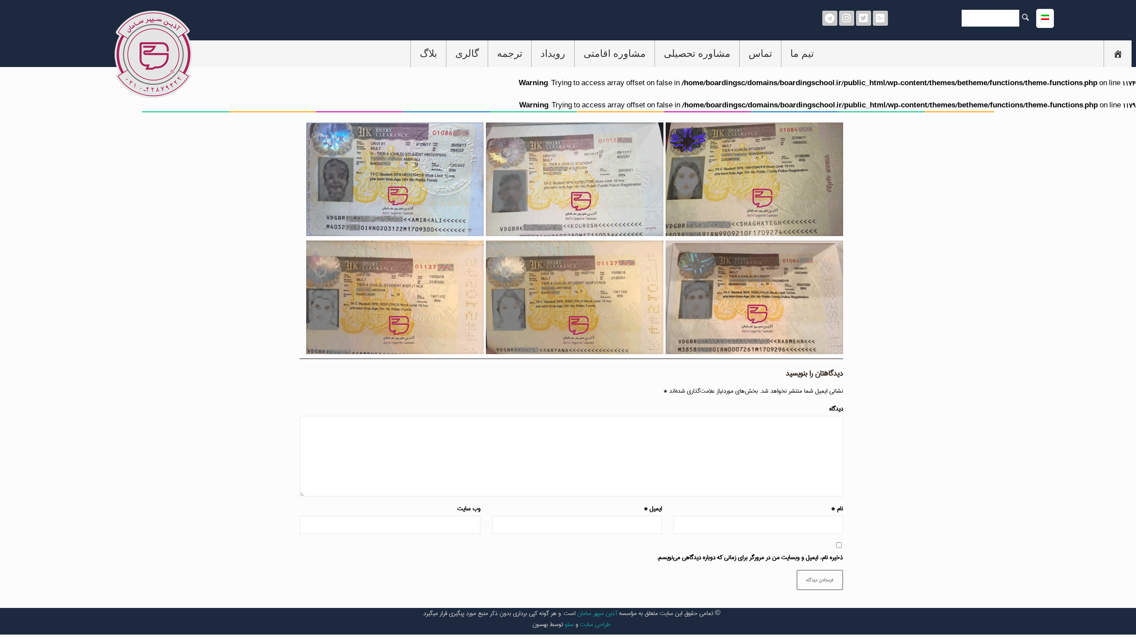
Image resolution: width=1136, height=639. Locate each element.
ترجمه (509, 53)
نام (837, 508)
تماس (760, 53)
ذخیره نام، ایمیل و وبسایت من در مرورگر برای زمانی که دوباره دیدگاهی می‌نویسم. (750, 557)
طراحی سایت (595, 624)
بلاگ (428, 53)
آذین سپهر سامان (597, 613)
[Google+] (880, 18)
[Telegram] (829, 18)
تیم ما (802, 53)
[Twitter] (863, 18)
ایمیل (653, 508)
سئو (569, 624)
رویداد (552, 53)
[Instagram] (846, 18)
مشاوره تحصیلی (697, 53)
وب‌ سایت (469, 508)
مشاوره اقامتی (615, 53)
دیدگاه (836, 408)
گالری (467, 53)
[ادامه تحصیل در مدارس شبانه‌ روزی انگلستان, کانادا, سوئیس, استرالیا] (1118, 53)
